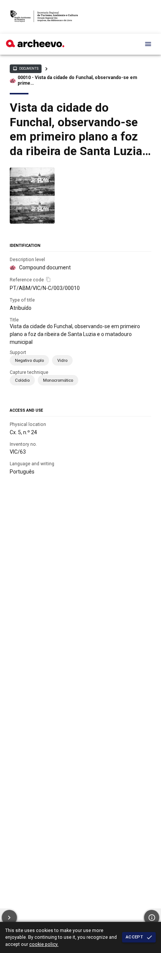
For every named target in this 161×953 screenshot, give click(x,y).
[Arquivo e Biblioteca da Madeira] (35, 45)
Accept (134, 937)
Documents (25, 68)
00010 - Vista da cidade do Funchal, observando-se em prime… (77, 80)
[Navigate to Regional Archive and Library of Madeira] (44, 16)
